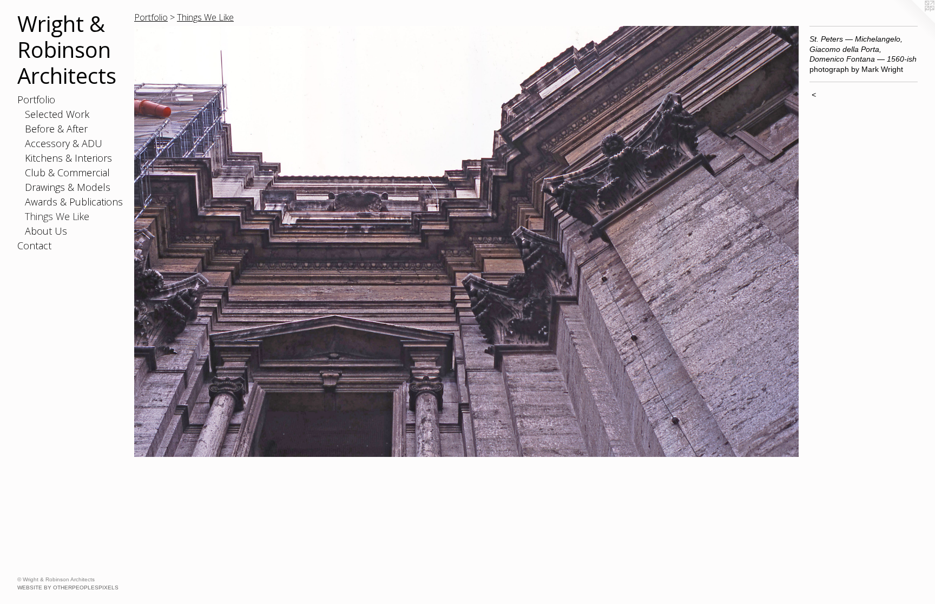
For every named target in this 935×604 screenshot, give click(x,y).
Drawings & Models (67, 187)
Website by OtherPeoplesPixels (67, 587)
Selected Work (57, 114)
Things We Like (57, 216)
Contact (34, 245)
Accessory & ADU (63, 143)
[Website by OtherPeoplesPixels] (913, 21)
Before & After (56, 128)
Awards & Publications (74, 201)
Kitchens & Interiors (68, 157)
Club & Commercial (67, 172)
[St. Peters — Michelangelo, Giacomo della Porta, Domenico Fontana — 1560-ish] (466, 241)
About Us (46, 230)
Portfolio (36, 99)
